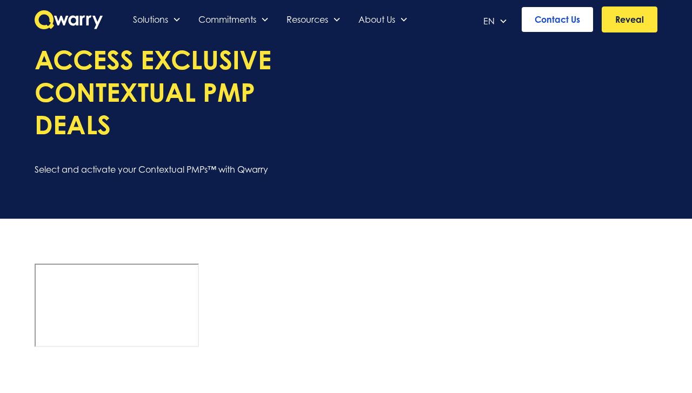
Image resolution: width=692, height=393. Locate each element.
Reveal (629, 19)
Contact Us (557, 19)
